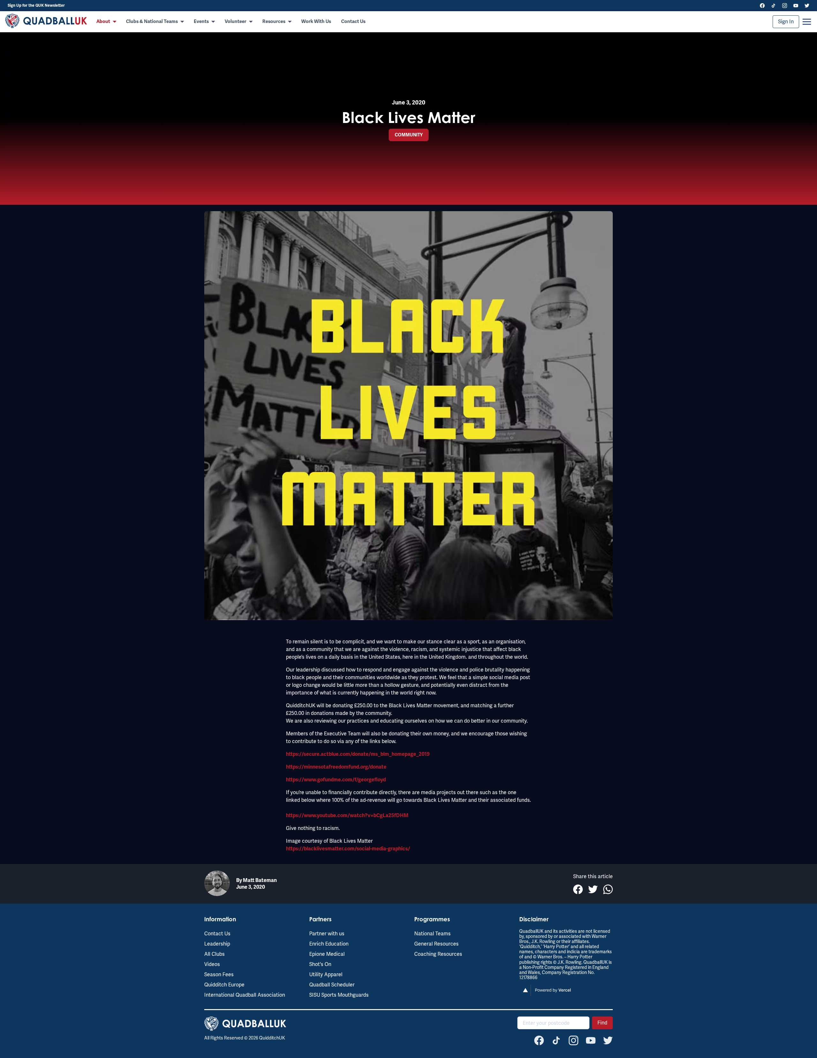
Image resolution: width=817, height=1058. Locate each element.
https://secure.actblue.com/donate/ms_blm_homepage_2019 (358, 754)
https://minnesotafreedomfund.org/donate (336, 767)
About (103, 21)
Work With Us (316, 21)
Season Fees (219, 974)
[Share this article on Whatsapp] (608, 889)
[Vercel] (547, 994)
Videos (212, 964)
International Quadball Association (244, 995)
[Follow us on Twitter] (807, 5)
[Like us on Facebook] (762, 5)
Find (602, 1022)
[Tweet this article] (593, 889)
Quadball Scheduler (332, 984)
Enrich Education (329, 943)
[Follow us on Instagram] (784, 5)
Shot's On (320, 964)
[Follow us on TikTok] (773, 5)
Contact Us (353, 21)
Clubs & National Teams (152, 21)
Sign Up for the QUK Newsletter (36, 6)
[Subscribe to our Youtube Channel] (795, 5)
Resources (273, 21)
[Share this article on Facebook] (578, 889)
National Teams (432, 933)
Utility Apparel (325, 974)
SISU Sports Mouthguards (339, 995)
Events (201, 21)
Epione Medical (327, 954)
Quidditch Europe (224, 984)
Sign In (786, 21)
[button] (807, 22)
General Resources (436, 943)
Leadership (217, 943)
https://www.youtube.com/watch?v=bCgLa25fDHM (347, 815)
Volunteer (235, 21)
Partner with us (326, 933)
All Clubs (214, 954)
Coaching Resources (438, 954)
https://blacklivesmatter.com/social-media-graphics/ (348, 849)
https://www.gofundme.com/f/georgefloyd (336, 780)
